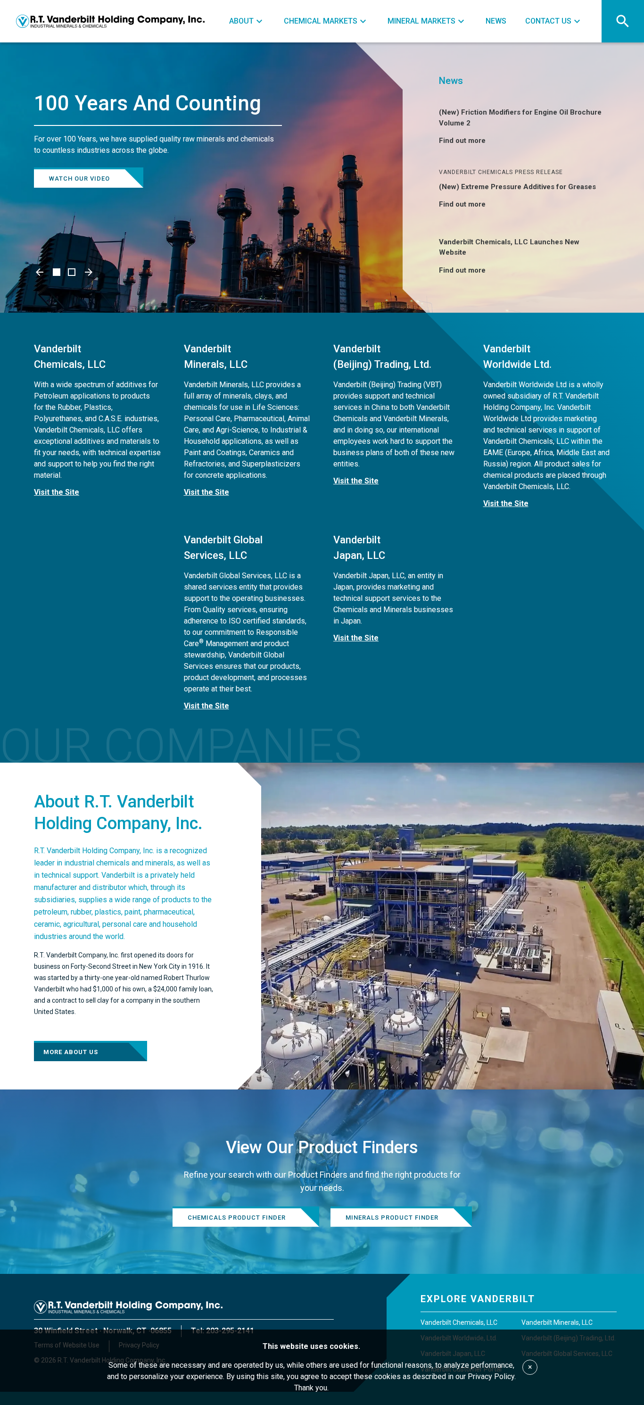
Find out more (462, 140)
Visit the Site (56, 492)
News (451, 80)
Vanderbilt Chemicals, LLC (459, 1322)
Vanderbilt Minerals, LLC (557, 1322)
